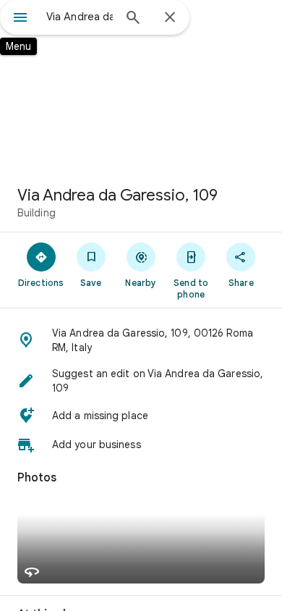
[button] (141, 340)
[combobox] (79, 16)
